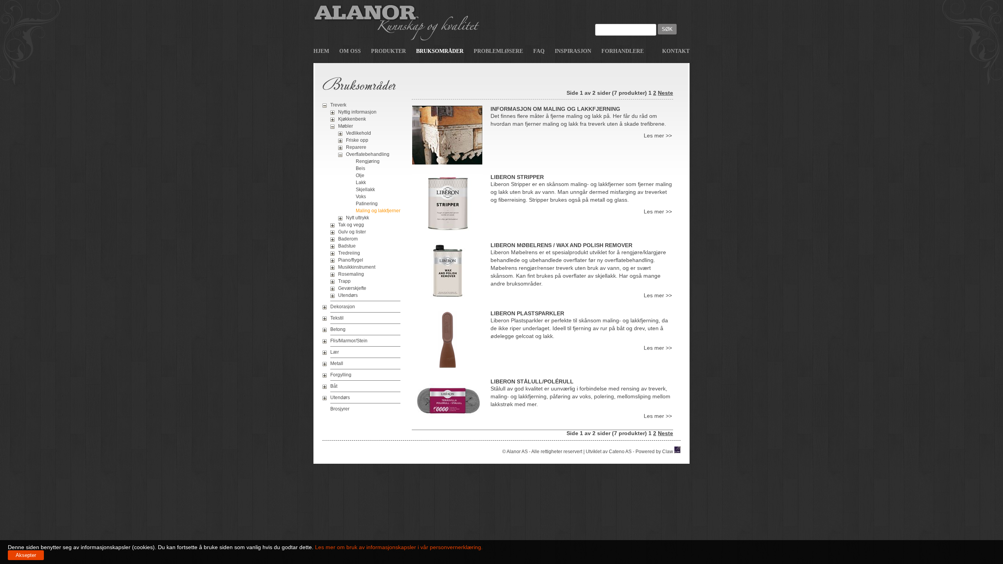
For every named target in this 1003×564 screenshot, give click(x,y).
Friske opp (357, 140)
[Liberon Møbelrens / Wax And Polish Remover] (447, 299)
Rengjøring (368, 161)
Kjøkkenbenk (352, 119)
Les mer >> (658, 135)
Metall (336, 363)
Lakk (361, 182)
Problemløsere (498, 51)
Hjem (321, 51)
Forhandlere (622, 51)
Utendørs (348, 295)
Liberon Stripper (517, 177)
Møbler (345, 126)
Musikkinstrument (356, 267)
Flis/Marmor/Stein (349, 340)
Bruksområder (439, 51)
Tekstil (337, 318)
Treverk (338, 105)
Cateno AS (620, 451)
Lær (334, 352)
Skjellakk (365, 189)
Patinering (367, 203)
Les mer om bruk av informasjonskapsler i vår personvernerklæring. (398, 547)
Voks (361, 196)
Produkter (388, 51)
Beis (360, 168)
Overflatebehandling (367, 154)
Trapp (344, 281)
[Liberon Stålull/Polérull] (447, 419)
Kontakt (676, 51)
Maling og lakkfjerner (378, 210)
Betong (338, 329)
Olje (360, 175)
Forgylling (340, 375)
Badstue (347, 246)
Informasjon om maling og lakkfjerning (555, 109)
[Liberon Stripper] (447, 231)
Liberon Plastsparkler (527, 313)
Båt (333, 386)
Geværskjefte (352, 288)
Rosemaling (351, 274)
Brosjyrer (339, 409)
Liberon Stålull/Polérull (532, 381)
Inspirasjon (573, 51)
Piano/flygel (350, 260)
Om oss (350, 51)
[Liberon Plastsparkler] (447, 367)
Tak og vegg (351, 225)
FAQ (539, 51)
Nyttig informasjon (357, 112)
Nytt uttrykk (357, 218)
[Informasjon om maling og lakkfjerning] (447, 162)
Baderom (348, 239)
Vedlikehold (358, 133)
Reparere (356, 147)
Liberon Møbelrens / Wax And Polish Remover (561, 245)
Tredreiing (349, 253)
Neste (665, 93)
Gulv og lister (352, 232)
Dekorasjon (342, 306)
